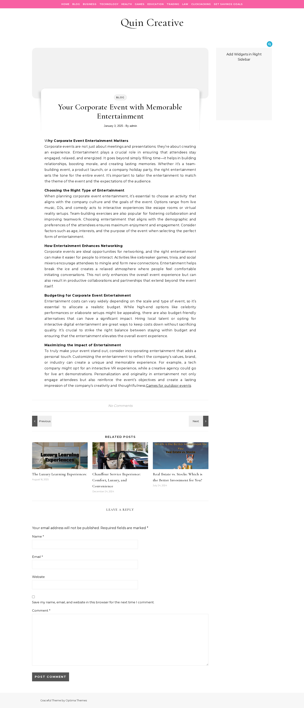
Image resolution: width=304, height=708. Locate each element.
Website (38, 577)
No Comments (120, 406)
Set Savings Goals (228, 4)
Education (155, 4)
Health (126, 4)
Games (140, 4)
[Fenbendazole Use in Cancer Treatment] (41, 421)
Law (185, 4)
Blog (76, 4)
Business (90, 4)
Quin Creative (152, 22)
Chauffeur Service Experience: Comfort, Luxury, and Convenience (116, 480)
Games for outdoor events (168, 386)
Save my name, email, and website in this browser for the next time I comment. (93, 602)
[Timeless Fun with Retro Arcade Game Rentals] (199, 421)
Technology (108, 4)
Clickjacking (201, 4)
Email (37, 557)
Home (65, 4)
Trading (173, 4)
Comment (41, 610)
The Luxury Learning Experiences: (59, 474)
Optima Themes (76, 700)
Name (38, 536)
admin (133, 125)
